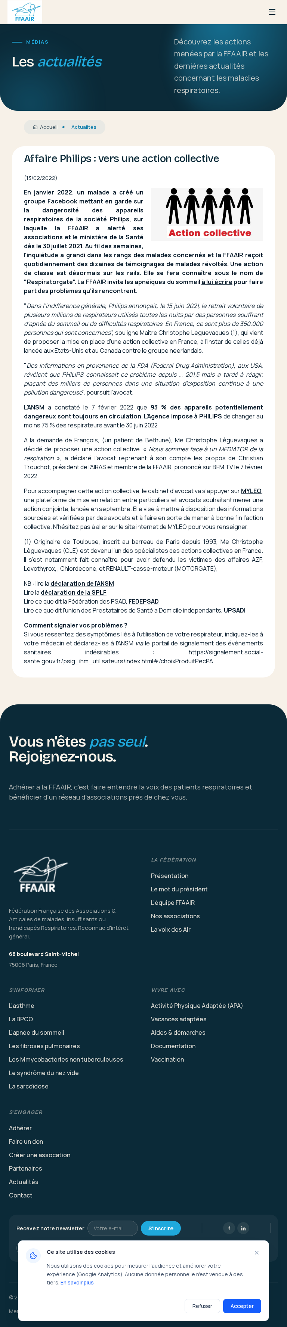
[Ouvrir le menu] (272, 11)
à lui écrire (216, 282)
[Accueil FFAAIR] (24, 12)
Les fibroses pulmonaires (44, 1046)
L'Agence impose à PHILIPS (183, 416)
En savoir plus (77, 1282)
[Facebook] (229, 1228)
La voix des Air (171, 929)
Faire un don (26, 1141)
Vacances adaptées (179, 1019)
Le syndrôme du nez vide (44, 1073)
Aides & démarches (178, 1032)
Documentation (173, 1046)
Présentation (169, 876)
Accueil (49, 127)
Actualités (23, 1182)
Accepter (242, 1305)
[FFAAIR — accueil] (72, 875)
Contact (21, 1195)
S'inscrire (160, 1228)
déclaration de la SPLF (74, 592)
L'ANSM (34, 407)
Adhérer (20, 1128)
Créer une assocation (39, 1155)
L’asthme (21, 1006)
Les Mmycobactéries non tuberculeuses (66, 1059)
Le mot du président (179, 889)
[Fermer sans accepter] (256, 1252)
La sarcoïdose (29, 1086)
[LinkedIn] (243, 1228)
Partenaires (25, 1168)
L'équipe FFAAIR (173, 902)
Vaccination (167, 1059)
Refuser (202, 1305)
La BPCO (21, 1019)
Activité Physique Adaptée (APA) (197, 1006)
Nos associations (175, 916)
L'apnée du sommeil (36, 1032)
